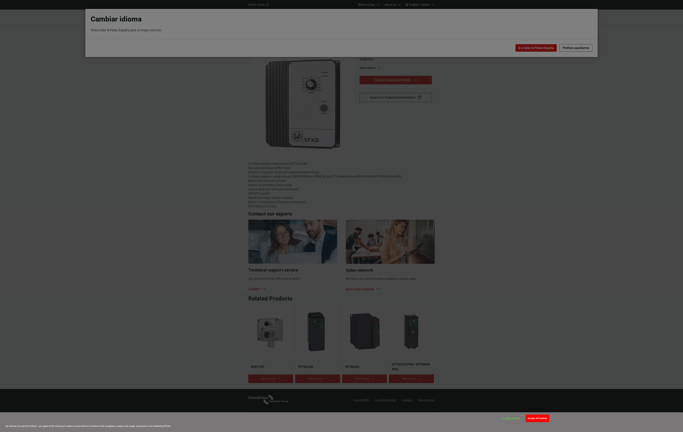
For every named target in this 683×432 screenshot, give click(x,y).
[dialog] (341, 422)
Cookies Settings (511, 418)
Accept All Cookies (537, 418)
